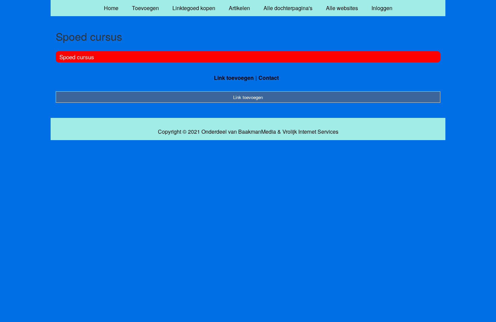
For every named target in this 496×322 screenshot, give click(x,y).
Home (111, 8)
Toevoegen (145, 8)
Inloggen (381, 8)
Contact (268, 78)
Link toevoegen (234, 78)
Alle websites (342, 8)
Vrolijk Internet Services (310, 131)
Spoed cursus (76, 57)
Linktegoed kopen (193, 8)
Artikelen (239, 8)
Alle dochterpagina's (288, 8)
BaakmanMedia (257, 131)
